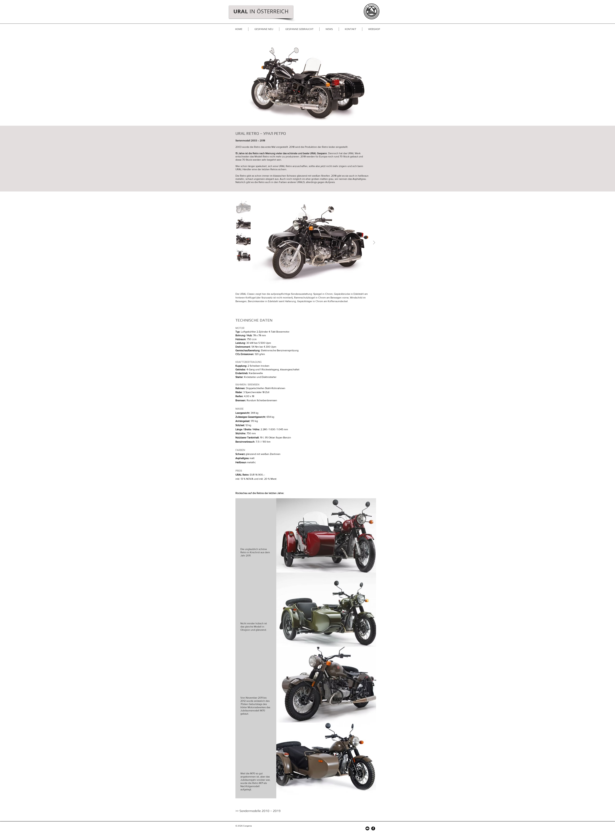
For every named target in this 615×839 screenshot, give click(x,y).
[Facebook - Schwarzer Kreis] (373, 828)
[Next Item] (374, 243)
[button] (329, 29)
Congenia (247, 826)
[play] (608, 123)
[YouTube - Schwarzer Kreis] (367, 828)
